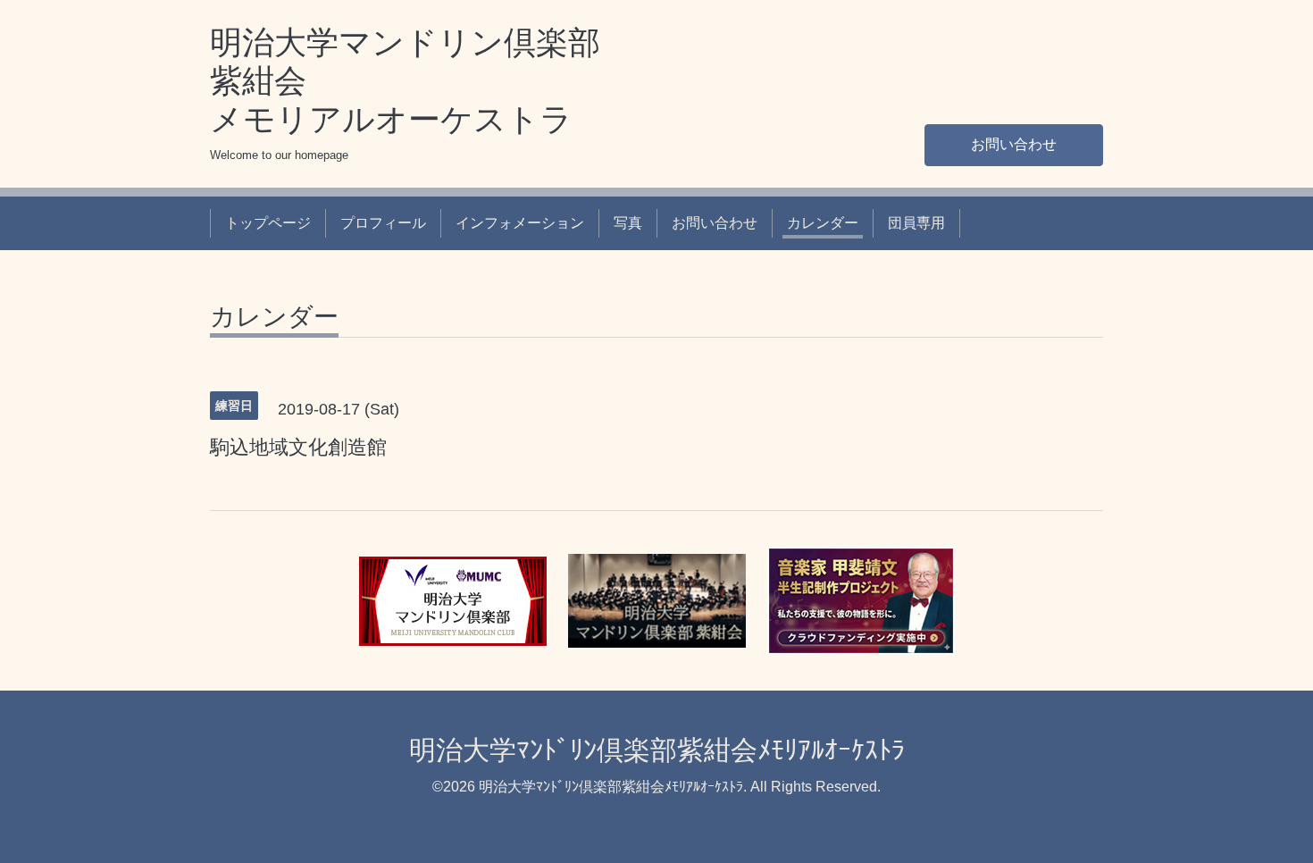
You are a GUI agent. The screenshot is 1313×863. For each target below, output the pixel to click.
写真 (628, 222)
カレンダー (822, 222)
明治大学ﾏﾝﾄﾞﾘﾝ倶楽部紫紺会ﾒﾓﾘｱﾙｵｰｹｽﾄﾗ (657, 750)
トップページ (268, 222)
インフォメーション (520, 222)
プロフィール (383, 222)
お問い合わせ (1014, 144)
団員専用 (916, 222)
